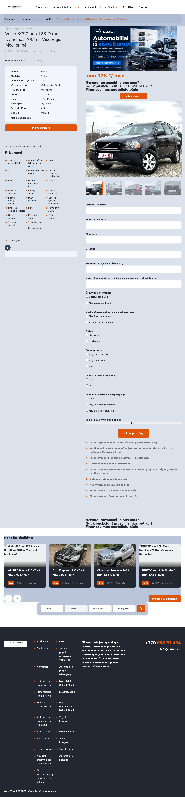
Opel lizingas (66, 748)
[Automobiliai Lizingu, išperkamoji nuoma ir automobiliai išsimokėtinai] (14, 7)
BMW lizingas (67, 731)
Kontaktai (143, 7)
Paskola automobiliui (15, 60)
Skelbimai (25, 18)
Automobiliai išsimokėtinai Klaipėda (44, 721)
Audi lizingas (44, 731)
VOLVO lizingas (63, 740)
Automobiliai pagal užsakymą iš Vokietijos (66, 654)
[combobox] (52, 608)
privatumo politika (110, 419)
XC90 (49, 18)
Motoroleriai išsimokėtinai (44, 693)
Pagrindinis (41, 7)
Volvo (38, 18)
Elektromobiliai (67, 691)
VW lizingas (44, 738)
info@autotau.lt (170, 649)
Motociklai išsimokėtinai (66, 683)
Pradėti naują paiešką (164, 598)
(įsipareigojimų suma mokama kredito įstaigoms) (122, 278)
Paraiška (128, 7)
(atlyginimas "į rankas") (104, 263)
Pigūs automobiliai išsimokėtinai (66, 706)
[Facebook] (8, 248)
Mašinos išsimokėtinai (44, 704)
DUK (61, 641)
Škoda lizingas (45, 748)
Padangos (14, 240)
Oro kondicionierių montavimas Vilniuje (45, 776)
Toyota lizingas (63, 719)
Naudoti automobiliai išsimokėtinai (44, 759)
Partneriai (42, 648)
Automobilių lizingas (64, 7)
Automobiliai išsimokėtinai (99, 7)
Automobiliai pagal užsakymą (66, 670)
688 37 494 (163, 643)
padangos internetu (32, 146)
